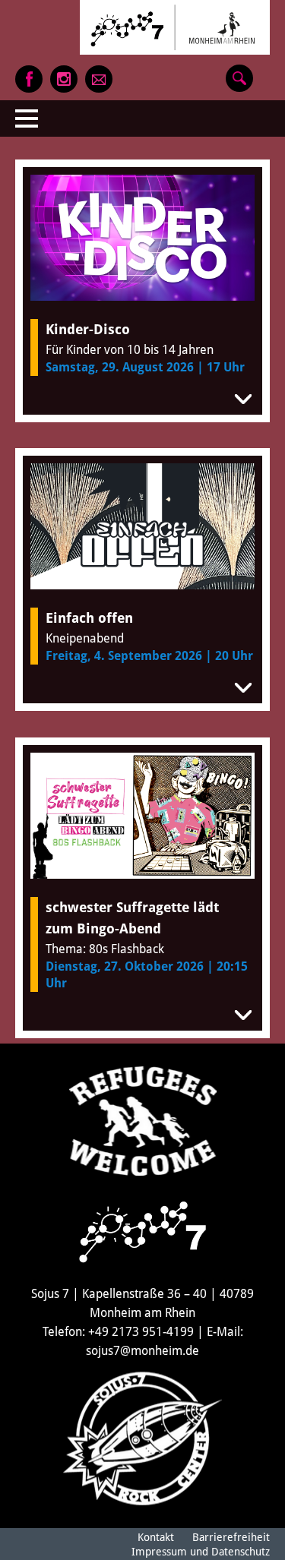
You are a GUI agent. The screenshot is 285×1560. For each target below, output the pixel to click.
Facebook (29, 79)
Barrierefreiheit (231, 1537)
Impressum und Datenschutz (200, 1552)
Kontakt (156, 1537)
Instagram (64, 79)
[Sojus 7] (175, 27)
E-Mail (98, 79)
